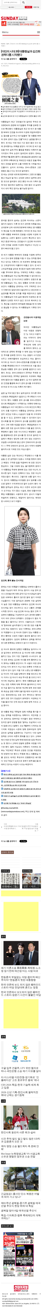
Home (3, 44)
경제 (3, 1037)
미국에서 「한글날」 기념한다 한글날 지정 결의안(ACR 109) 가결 (11, 886)
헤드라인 (6, 66)
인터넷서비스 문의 (23, 1294)
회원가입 (36, 7)
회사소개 (5, 1294)
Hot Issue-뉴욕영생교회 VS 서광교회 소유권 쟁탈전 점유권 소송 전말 (20, 1155)
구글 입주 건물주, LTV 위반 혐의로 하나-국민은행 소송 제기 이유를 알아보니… (21, 1071)
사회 (3, 1101)
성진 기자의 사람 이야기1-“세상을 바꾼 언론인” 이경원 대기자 (32, 886)
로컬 (3, 1162)
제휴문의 (34, 1294)
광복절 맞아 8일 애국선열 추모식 (19, 1210)
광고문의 (13, 1294)
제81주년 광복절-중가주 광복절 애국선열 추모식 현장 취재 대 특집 (20, 1204)
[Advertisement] (21, 893)
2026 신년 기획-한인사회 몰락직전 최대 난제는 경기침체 (19, 1094)
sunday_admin (32, 63)
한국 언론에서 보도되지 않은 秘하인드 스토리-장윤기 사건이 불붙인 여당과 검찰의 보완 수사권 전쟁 (21, 995)
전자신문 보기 (7, 1226)
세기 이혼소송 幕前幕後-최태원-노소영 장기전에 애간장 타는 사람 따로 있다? (21, 971)
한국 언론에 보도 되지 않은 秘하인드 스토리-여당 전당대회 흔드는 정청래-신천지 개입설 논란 (21, 987)
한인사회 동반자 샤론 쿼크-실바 (18, 1132)
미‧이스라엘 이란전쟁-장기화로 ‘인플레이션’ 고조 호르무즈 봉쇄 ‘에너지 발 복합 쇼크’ (20, 1080)
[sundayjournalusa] (14, 18)
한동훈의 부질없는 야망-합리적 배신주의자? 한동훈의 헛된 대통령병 (20, 978)
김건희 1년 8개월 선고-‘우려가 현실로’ (17, 803)
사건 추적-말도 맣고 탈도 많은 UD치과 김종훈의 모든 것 (20, 1140)
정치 (7, 44)
